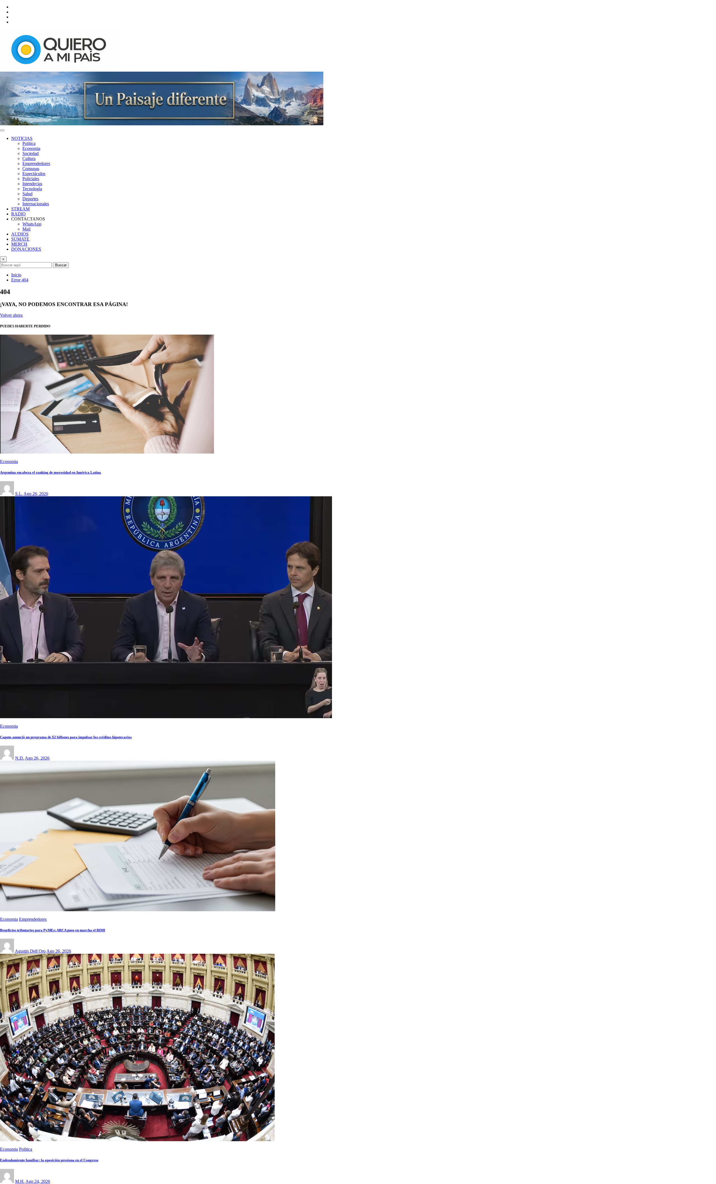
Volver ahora (11, 315)
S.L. (19, 493)
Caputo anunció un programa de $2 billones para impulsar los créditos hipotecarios (66, 737)
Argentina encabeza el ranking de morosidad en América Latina (50, 472)
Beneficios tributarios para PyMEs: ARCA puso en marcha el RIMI (52, 930)
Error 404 (19, 280)
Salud (27, 193)
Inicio (16, 274)
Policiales (30, 178)
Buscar (61, 265)
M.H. (20, 1181)
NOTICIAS (21, 138)
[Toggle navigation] (2, 130)
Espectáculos (33, 173)
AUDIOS (20, 234)
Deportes (30, 198)
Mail (26, 229)
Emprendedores (36, 163)
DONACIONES (26, 249)
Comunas (30, 168)
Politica (29, 143)
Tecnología (32, 188)
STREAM (20, 208)
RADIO (18, 214)
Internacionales (35, 203)
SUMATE (20, 239)
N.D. (19, 758)
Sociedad (30, 153)
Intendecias (32, 183)
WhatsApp (31, 224)
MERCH (19, 244)
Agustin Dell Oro (30, 951)
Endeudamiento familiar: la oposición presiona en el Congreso (49, 1160)
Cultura (29, 158)
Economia (31, 148)
